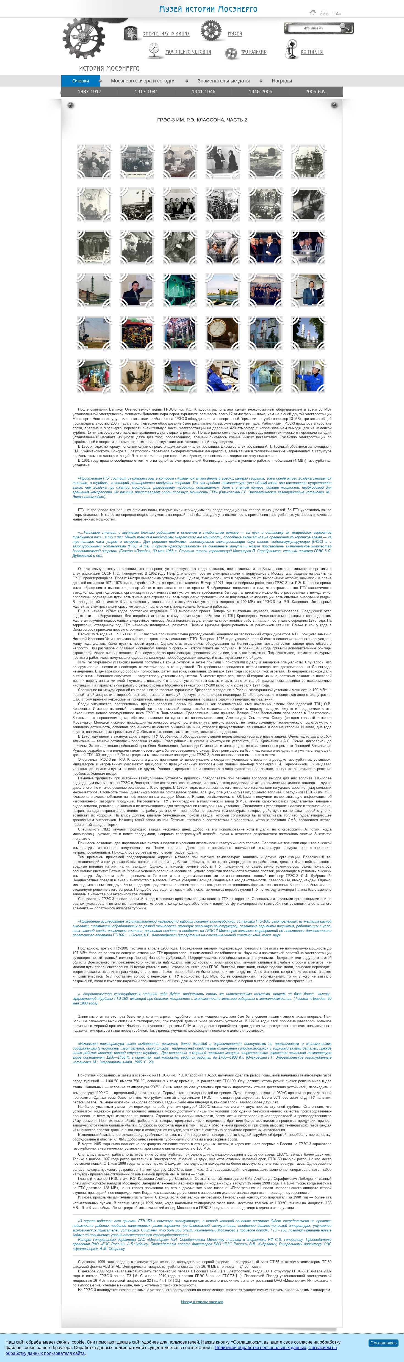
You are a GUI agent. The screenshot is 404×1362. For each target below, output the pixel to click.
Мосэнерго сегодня (188, 52)
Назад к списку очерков (202, 1302)
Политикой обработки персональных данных (260, 1347)
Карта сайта (324, 12)
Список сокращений (337, 12)
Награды (282, 81)
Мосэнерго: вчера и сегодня (143, 81)
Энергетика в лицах (166, 34)
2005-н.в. (315, 91)
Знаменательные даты (224, 81)
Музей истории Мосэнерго (208, 9)
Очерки (80, 81)
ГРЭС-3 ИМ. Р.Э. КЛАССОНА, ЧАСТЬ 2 (109, 68)
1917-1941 (146, 91)
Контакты (312, 52)
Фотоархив (253, 52)
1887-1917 (89, 91)
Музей (235, 34)
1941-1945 (203, 91)
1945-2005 (260, 91)
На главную (313, 12)
